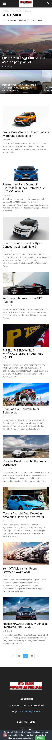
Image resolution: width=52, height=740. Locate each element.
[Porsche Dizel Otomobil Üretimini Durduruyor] (26, 446)
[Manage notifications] (5, 735)
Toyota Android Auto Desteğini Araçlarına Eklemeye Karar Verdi (23, 515)
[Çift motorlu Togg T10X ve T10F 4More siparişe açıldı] (26, 47)
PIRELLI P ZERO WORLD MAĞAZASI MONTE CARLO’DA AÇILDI (23, 354)
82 (32, 656)
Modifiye (22, 20)
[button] (4, 3)
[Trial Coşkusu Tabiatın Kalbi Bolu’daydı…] (26, 394)
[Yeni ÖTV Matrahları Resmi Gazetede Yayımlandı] (26, 553)
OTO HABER (17, 11)
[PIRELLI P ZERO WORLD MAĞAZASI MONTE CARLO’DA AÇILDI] (26, 335)
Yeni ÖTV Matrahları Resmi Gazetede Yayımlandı (20, 570)
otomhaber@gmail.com (29, 711)
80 (19, 656)
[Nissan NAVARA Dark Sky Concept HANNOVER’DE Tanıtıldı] (26, 608)
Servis (39, 20)
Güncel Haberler (10, 20)
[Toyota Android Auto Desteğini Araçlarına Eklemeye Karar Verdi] (26, 498)
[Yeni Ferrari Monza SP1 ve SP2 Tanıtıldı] (26, 283)
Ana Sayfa (6, 11)
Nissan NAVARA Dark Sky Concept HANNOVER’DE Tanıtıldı (25, 625)
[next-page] (38, 656)
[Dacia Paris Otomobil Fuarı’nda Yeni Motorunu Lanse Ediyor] (26, 116)
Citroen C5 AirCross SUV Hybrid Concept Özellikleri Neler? (23, 244)
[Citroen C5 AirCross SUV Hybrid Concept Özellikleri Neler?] (26, 228)
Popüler (32, 20)
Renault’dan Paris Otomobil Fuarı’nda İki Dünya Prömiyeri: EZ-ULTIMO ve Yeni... (24, 188)
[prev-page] (13, 656)
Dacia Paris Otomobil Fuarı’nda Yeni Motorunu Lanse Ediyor (26, 134)
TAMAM (40, 738)
